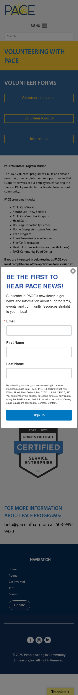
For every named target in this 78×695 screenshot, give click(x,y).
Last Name (15, 364)
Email (10, 321)
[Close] (73, 271)
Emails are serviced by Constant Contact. (35, 402)
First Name (15, 342)
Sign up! (39, 414)
